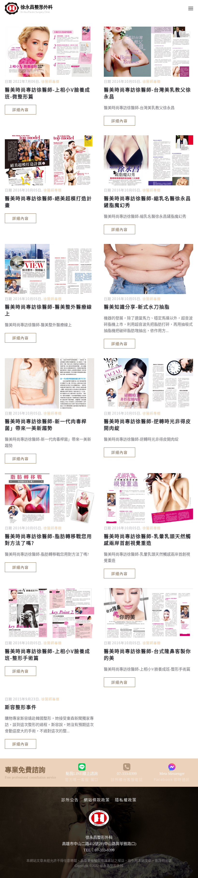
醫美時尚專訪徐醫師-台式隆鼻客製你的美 (147, 654)
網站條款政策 (97, 799)
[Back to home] (29, 8)
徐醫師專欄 (50, 81)
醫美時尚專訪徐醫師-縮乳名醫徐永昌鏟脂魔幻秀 (147, 202)
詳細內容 (20, 109)
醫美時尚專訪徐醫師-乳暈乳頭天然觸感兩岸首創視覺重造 (147, 539)
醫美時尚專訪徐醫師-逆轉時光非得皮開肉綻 (147, 424)
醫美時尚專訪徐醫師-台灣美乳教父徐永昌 (147, 93)
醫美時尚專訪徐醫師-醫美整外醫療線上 (48, 310)
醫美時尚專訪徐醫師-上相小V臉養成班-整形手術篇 (47, 654)
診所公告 (70, 799)
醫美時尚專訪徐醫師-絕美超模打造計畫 (48, 202)
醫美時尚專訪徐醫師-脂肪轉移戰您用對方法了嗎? (48, 539)
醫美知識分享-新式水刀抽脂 (137, 306)
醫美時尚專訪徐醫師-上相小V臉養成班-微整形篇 (47, 93)
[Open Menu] (190, 8)
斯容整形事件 (21, 707)
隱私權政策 (126, 799)
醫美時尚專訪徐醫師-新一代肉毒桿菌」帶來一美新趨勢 (46, 424)
